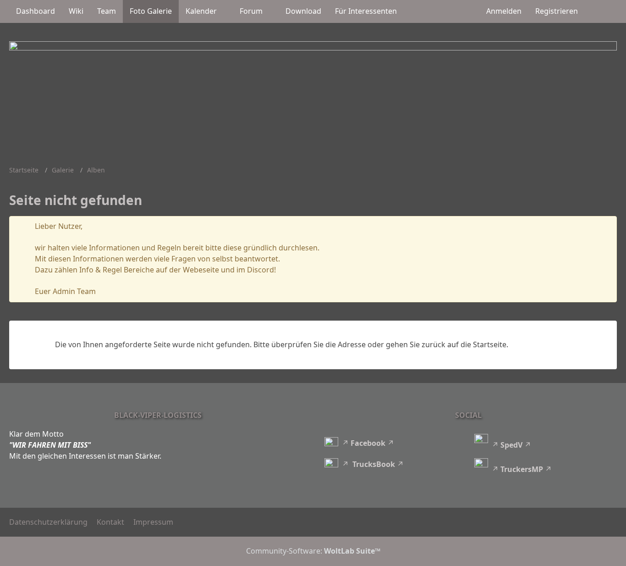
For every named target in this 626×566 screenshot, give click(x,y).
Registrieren (556, 11)
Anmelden (504, 11)
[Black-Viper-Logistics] (313, 92)
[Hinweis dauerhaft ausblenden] (602, 226)
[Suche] (601, 11)
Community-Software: (313, 551)
